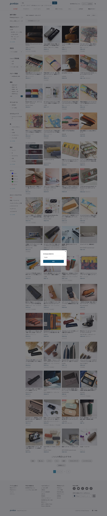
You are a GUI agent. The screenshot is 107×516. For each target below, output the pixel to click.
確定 (53, 261)
